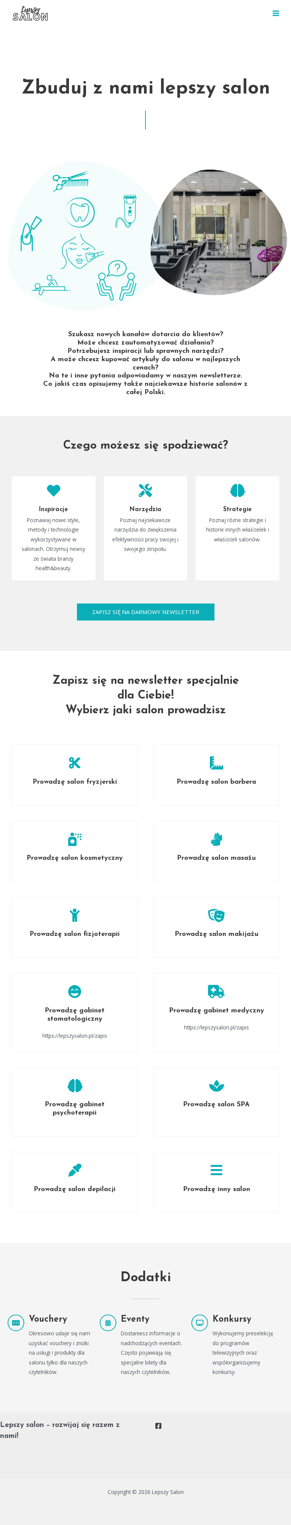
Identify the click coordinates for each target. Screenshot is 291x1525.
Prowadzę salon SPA (216, 1104)
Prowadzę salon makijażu (216, 934)
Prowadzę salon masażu (216, 858)
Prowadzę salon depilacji (75, 1189)
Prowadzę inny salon (216, 1189)
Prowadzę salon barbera (216, 782)
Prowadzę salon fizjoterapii (75, 934)
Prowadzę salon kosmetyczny (75, 858)
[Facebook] (158, 1425)
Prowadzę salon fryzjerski (75, 782)
